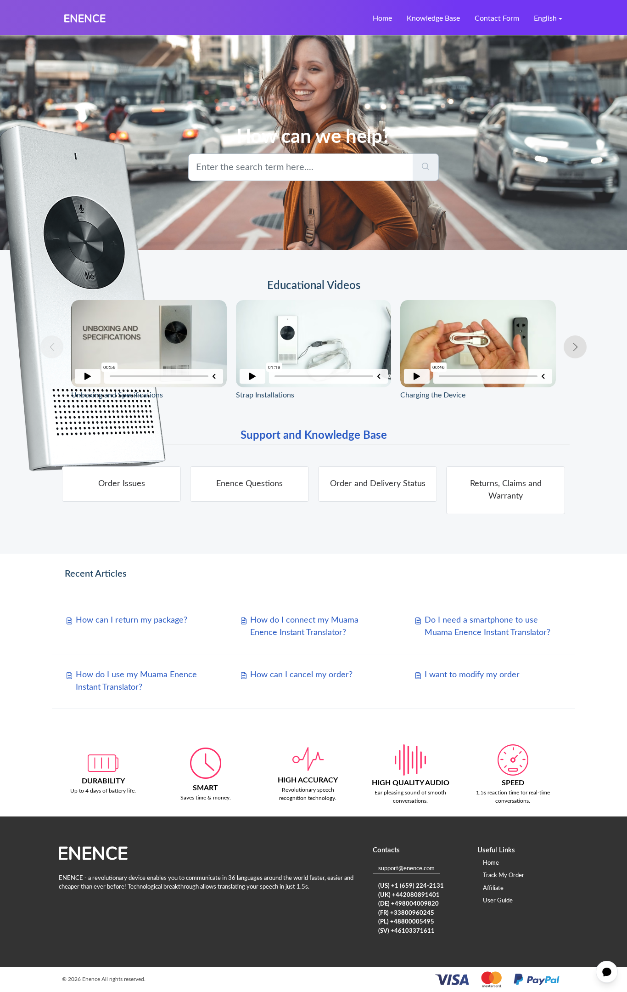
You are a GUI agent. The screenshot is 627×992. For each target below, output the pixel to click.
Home (382, 18)
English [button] (545, 18)
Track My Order (503, 876)
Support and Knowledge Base (314, 435)
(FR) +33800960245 (406, 913)
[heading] (121, 484)
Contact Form (497, 18)
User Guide (498, 901)
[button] (575, 346)
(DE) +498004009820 (408, 904)
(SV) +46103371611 (406, 931)
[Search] (426, 167)
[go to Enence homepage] (84, 18)
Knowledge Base (433, 18)
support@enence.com (406, 869)
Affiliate (493, 888)
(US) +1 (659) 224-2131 (411, 886)
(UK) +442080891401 (409, 895)
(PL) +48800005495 (406, 922)
